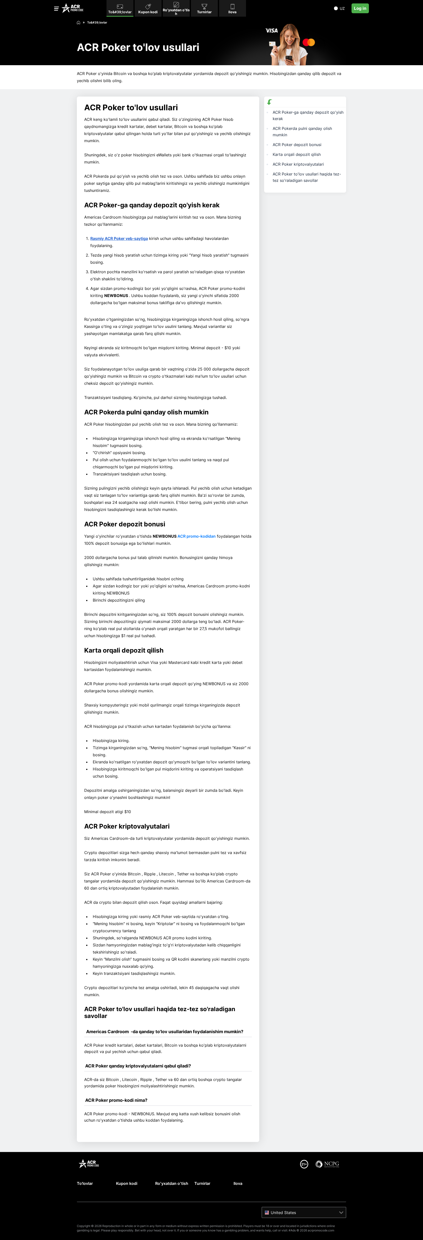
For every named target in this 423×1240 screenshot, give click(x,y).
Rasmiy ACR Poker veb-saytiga (119, 238)
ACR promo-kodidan (196, 536)
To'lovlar (85, 1183)
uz (342, 8)
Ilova (238, 1183)
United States (283, 1212)
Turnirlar (202, 1183)
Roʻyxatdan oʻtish (171, 1183)
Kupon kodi (126, 1183)
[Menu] (56, 9)
